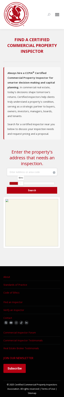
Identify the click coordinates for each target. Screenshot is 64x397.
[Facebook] (6, 323)
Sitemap (32, 393)
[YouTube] (11, 323)
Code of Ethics (11, 292)
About (6, 276)
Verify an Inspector (13, 310)
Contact (7, 317)
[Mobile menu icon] (57, 14)
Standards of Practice (15, 284)
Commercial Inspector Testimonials (23, 340)
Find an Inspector (13, 302)
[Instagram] (16, 323)
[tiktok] (21, 323)
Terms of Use (48, 388)
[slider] (21, 183)
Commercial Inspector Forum (19, 332)
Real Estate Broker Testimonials (21, 348)
